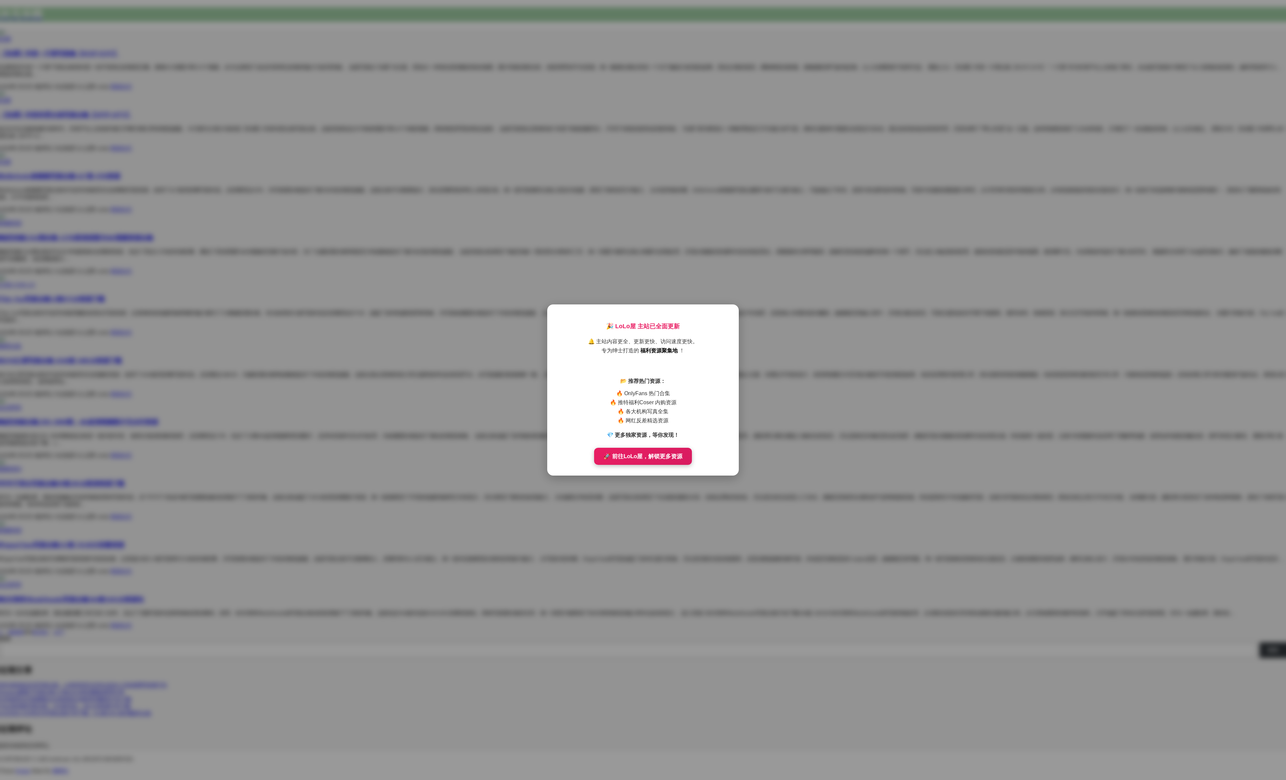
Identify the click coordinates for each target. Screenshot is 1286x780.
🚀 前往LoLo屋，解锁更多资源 (643, 456)
